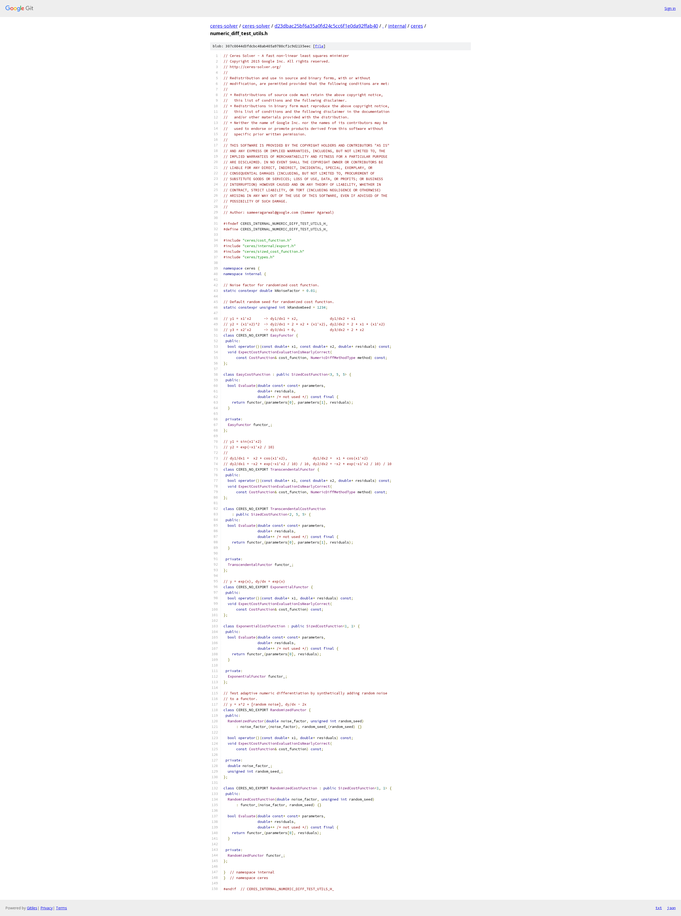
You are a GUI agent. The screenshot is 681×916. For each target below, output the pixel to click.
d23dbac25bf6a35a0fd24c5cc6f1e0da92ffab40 (326, 26)
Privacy (46, 907)
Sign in (670, 8)
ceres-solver (224, 26)
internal (397, 26)
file (319, 46)
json (671, 907)
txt (658, 907)
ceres (417, 26)
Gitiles (32, 907)
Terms (61, 907)
